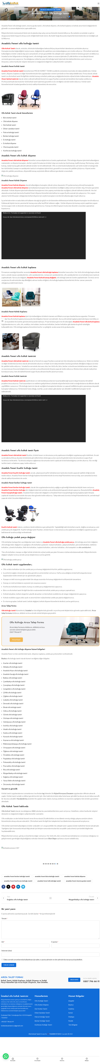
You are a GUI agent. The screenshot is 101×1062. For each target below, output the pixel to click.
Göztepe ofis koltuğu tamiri (13, 718)
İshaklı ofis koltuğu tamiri (12, 729)
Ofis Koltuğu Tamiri (41, 1001)
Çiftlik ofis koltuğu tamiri (12, 693)
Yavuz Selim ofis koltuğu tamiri (14, 781)
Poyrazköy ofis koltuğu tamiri (14, 766)
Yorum (4, 918)
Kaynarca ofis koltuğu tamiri (13, 740)
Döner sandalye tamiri (11, 129)
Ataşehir (71, 1001)
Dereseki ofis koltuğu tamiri (13, 703)
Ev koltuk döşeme (9, 143)
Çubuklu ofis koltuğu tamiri (13, 700)
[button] (6, 1056)
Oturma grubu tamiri (10, 147)
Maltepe (71, 1017)
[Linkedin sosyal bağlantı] (18, 887)
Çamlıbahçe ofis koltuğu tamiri (14, 681)
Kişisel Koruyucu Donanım (63, 793)
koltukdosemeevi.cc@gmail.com (12, 1026)
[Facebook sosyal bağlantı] (3, 887)
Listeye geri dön (50, 898)
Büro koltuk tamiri (9, 118)
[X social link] (8, 887)
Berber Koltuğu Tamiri (42, 1021)
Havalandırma (22, 799)
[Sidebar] (2, 321)
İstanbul (28, 610)
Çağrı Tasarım (44, 17)
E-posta (54, 942)
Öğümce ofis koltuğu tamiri (13, 751)
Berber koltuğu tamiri (11, 136)
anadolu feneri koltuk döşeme (74, 876)
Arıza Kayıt (16, 640)
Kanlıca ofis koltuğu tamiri (12, 733)
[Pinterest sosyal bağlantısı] (13, 887)
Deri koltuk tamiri (9, 125)
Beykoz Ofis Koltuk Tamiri (50, 9)
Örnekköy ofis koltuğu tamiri (13, 755)
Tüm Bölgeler (73, 1025)
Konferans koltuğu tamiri (12, 151)
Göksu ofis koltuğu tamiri (12, 711)
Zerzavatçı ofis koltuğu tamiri (14, 784)
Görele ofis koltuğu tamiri (12, 715)
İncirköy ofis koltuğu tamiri (13, 726)
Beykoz (4, 658)
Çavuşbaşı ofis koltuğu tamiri (14, 685)
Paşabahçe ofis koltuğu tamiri (14, 759)
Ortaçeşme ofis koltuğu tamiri (14, 748)
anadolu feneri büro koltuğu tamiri (47, 876)
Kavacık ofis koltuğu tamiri (13, 737)
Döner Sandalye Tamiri (42, 1013)
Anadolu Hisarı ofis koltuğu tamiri (15, 671)
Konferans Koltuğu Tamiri (43, 1025)
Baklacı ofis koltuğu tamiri (12, 678)
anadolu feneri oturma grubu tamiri (78, 881)
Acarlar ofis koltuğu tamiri (12, 663)
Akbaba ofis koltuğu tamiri (12, 667)
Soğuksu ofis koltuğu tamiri (13, 777)
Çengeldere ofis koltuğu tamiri (14, 689)
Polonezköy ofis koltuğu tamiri (14, 762)
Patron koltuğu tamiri (11, 132)
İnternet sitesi (6, 951)
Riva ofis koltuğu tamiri (11, 770)
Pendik (70, 1021)
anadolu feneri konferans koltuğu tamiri (18, 881)
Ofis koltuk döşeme (10, 121)
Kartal (70, 1013)
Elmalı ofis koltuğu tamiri (12, 707)
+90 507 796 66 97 (7, 1022)
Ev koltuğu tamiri (9, 140)
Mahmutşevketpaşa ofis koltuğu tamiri (17, 744)
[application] (43, 235)
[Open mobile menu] (99, 3)
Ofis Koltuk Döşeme (42, 1005)
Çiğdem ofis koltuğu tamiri (12, 696)
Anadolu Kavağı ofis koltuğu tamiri (15, 674)
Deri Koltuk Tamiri (41, 1009)
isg (43, 793)
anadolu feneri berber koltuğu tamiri (17, 876)
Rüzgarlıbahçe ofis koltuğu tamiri (15, 773)
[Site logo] (10, 3)
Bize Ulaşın (53, 838)
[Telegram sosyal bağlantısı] (23, 887)
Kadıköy (71, 1009)
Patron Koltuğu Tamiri (42, 1017)
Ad (3, 942)
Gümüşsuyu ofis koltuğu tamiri (14, 722)
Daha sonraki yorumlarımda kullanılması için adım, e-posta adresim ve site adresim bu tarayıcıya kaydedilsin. (43, 960)
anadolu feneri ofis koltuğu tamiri (49, 881)
